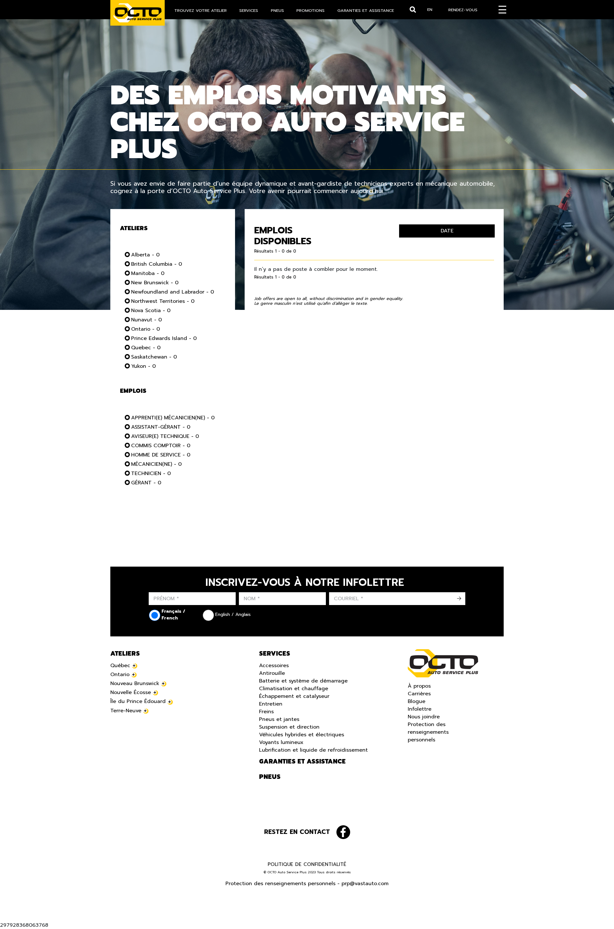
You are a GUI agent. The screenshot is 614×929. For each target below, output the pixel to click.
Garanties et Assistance (365, 10)
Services (248, 10)
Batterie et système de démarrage (303, 681)
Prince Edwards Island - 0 (164, 338)
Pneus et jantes (279, 719)
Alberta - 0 (145, 255)
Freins (266, 711)
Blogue (416, 701)
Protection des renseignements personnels (428, 732)
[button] (12, 916)
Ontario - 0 (145, 329)
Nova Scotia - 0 (150, 310)
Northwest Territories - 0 (162, 301)
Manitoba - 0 (147, 273)
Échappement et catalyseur (294, 696)
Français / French (173, 614)
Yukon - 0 (143, 366)
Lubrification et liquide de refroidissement (313, 750)
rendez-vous (462, 10)
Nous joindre (424, 717)
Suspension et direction (289, 727)
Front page (443, 663)
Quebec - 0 (146, 347)
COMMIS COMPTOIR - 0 (160, 445)
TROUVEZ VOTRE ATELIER (200, 10)
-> (458, 598)
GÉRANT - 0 (146, 483)
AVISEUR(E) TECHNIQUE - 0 (165, 436)
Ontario (120, 674)
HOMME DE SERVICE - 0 (160, 455)
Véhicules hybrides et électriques (301, 735)
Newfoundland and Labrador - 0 (172, 292)
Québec (120, 665)
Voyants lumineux (281, 742)
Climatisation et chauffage (293, 688)
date (447, 231)
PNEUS (277, 10)
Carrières (419, 694)
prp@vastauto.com (365, 883)
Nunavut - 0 (146, 320)
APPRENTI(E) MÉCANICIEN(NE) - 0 (173, 418)
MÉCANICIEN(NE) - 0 (156, 464)
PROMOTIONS (310, 10)
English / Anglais (233, 614)
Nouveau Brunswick (134, 683)
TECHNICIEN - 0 (151, 473)
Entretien (270, 704)
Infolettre (419, 709)
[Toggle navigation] (502, 9)
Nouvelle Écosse (130, 692)
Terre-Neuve (125, 711)
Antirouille (272, 673)
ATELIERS (125, 653)
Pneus (269, 776)
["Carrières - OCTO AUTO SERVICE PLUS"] (137, 12)
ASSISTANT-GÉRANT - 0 (160, 427)
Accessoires (274, 665)
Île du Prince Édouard (138, 701)
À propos (419, 686)
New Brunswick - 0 (154, 283)
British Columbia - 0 (156, 264)
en (429, 9)
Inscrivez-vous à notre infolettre (304, 582)
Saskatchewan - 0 (154, 357)
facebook (343, 832)
